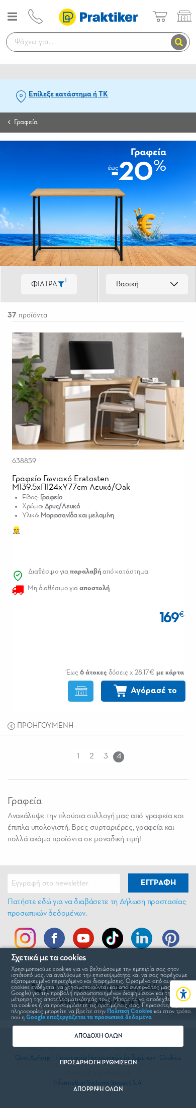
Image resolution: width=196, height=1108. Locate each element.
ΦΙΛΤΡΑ (49, 282)
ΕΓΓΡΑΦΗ (158, 883)
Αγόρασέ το (154, 690)
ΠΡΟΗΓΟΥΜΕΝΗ (44, 725)
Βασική (127, 284)
